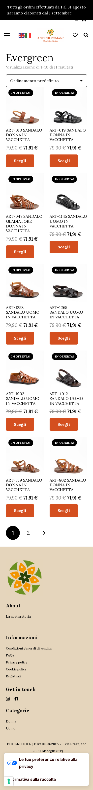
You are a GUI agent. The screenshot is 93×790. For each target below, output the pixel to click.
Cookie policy (16, 669)
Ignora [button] (79, 12)
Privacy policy (16, 662)
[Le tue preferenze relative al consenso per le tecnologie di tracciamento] (8, 781)
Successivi (44, 533)
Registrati (13, 676)
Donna (11, 721)
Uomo (10, 728)
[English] (22, 35)
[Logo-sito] (50, 35)
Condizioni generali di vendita (29, 648)
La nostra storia (18, 616)
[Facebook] (16, 699)
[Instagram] (8, 699)
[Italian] (28, 35)
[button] (7, 35)
